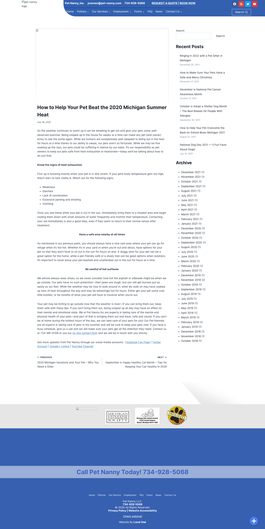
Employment (130, 495)
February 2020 (190, 265)
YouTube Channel (82, 346)
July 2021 (187, 195)
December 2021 (191, 172)
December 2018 (191, 331)
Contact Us (170, 495)
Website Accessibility (143, 510)
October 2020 (189, 237)
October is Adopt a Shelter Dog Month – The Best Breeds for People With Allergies (203, 111)
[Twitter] (248, 4)
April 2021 (187, 209)
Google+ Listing (59, 346)
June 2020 (187, 256)
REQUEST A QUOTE (165, 3)
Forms (149, 495)
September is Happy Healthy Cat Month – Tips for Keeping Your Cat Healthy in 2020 (136, 362)
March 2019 (188, 317)
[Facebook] (235, 4)
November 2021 (191, 176)
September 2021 (191, 186)
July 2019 (187, 298)
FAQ (150, 11)
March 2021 (188, 214)
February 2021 (190, 219)
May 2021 (187, 205)
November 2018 (191, 336)
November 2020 (191, 233)
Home (70, 11)
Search (180, 30)
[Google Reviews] (241, 4)
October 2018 (189, 340)
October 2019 (189, 284)
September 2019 (191, 289)
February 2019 (190, 322)
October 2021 (189, 181)
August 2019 (189, 294)
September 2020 (191, 242)
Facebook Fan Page (137, 342)
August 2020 (189, 247)
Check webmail (132, 516)
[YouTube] (254, 4)
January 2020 (189, 270)
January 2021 (189, 223)
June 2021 (187, 200)
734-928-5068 (134, 3)
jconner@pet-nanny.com (104, 3)
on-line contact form (84, 333)
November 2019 (191, 279)
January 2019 (189, 326)
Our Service (115, 495)
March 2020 (188, 261)
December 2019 (191, 275)
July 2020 (187, 251)
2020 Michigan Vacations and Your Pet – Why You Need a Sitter (68, 362)
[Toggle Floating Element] (254, 521)
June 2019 (187, 303)
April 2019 (187, 312)
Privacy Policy (117, 510)
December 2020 (191, 228)
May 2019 (187, 308)
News (159, 11)
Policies (102, 495)
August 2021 (189, 190)
